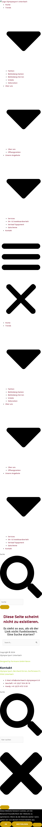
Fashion (11, 71)
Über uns (12, 149)
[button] (21, 278)
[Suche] (4, 607)
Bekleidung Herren (16, 77)
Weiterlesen (22, 824)
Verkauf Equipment (16, 224)
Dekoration (12, 83)
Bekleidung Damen (16, 74)
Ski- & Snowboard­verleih (18, 221)
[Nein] (37, 825)
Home (7, 4)
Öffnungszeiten (14, 152)
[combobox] (11, 602)
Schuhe (11, 80)
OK (6, 824)
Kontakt (8, 230)
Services (11, 218)
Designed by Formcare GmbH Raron (15, 661)
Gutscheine (12, 227)
